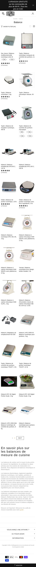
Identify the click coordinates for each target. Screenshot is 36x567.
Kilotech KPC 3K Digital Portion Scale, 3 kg (8, 395)
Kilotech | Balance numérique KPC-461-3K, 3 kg (8, 236)
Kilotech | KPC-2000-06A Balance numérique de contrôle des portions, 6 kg (9, 425)
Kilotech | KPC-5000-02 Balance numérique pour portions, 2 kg (27, 334)
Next (20, 438)
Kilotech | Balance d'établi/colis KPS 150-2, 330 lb (26, 166)
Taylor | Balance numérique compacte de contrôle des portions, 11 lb (27, 56)
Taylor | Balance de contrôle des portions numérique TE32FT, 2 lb (8, 365)
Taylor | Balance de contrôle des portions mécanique (25, 127)
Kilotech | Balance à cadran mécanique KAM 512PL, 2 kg (8, 302)
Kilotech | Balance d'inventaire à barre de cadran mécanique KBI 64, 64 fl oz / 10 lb (26, 302)
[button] (9, 64)
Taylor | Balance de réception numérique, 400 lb (7, 127)
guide (22, 510)
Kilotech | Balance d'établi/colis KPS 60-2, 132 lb (8, 166)
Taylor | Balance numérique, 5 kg (6, 93)
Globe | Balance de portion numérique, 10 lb (8, 200)
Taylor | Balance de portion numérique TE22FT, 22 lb (25, 365)
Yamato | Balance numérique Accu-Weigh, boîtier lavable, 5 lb (26, 269)
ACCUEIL (15, 18)
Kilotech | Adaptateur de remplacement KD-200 (8, 333)
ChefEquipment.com (10, 13)
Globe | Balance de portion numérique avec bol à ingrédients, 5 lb (26, 201)
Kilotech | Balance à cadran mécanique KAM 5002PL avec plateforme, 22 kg (9, 270)
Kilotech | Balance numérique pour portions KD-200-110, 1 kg (27, 425)
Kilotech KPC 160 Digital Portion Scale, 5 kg (26, 395)
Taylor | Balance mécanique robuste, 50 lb (26, 94)
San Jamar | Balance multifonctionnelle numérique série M (7, 55)
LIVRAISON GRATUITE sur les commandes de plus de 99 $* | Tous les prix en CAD (18, 5)
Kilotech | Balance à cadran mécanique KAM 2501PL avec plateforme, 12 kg (27, 237)
